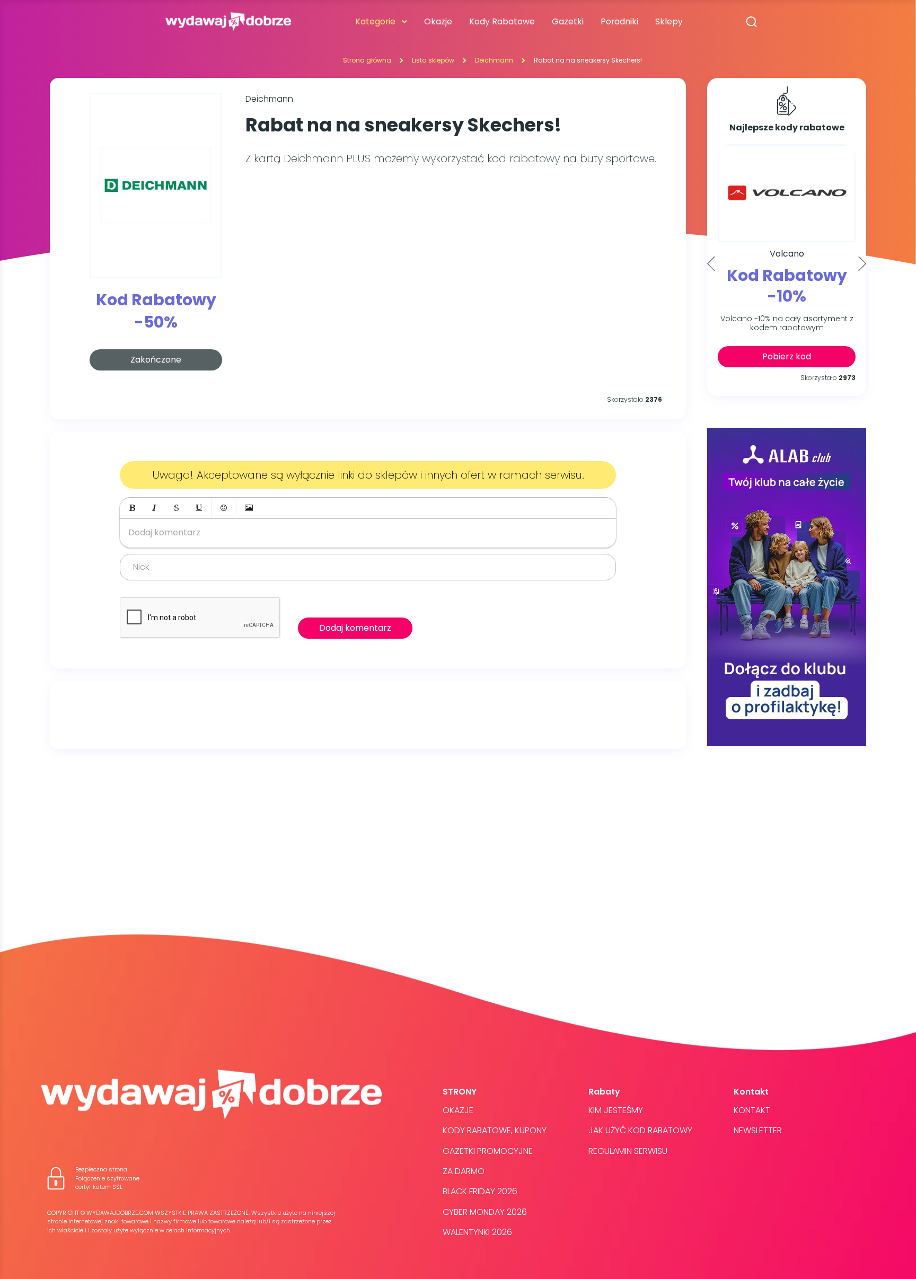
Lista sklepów (433, 60)
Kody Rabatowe (502, 21)
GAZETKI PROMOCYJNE (488, 1151)
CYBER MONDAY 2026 (485, 1212)
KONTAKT (752, 1110)
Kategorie (375, 21)
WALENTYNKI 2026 (477, 1232)
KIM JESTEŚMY (615, 1110)
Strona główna (367, 60)
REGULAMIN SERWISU (627, 1151)
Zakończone (155, 360)
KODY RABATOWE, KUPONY (495, 1130)
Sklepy (669, 21)
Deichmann (494, 60)
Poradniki (619, 21)
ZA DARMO (464, 1171)
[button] (132, 508)
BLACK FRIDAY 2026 (480, 1191)
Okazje (438, 21)
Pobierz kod (786, 356)
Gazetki (568, 21)
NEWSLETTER (758, 1130)
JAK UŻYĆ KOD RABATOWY (640, 1130)
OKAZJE (458, 1110)
